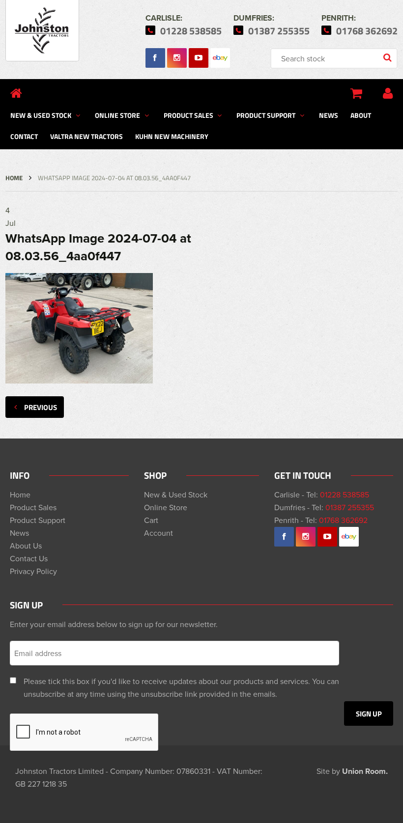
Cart (151, 520)
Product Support (265, 115)
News (328, 115)
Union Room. (365, 771)
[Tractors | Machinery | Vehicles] (42, 30)
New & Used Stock (40, 115)
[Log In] (388, 93)
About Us (26, 545)
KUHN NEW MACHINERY (171, 136)
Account (158, 532)
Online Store (117, 115)
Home (14, 177)
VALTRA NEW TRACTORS (86, 136)
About (360, 115)
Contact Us (29, 558)
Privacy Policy (33, 571)
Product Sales (188, 115)
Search (388, 58)
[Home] (16, 93)
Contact (24, 136)
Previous (40, 407)
